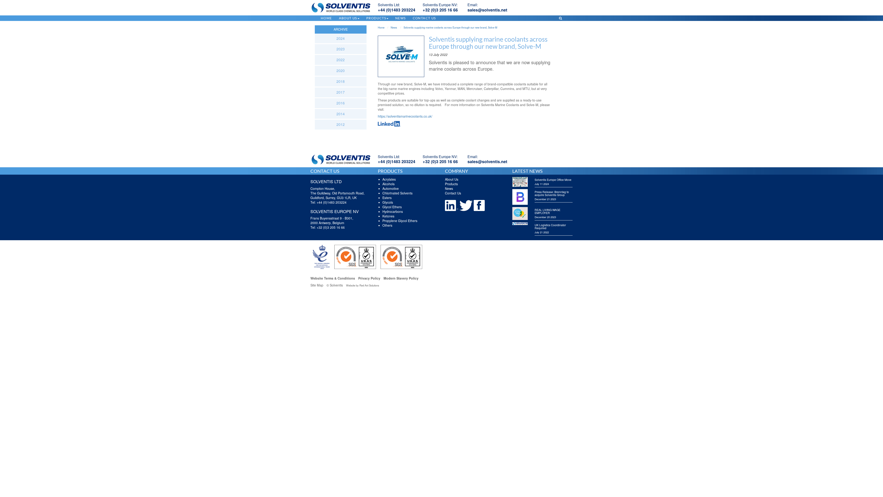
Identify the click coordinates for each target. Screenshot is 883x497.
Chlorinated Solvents (397, 193)
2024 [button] (340, 38)
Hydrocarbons (392, 211)
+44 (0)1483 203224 (396, 10)
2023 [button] (340, 49)
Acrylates (389, 179)
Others (387, 225)
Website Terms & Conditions (332, 278)
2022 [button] (340, 59)
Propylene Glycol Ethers (399, 220)
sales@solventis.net (487, 10)
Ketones (388, 216)
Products (451, 184)
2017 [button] (340, 92)
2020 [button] (340, 70)
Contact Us (424, 18)
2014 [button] (340, 113)
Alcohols (388, 184)
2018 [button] (340, 81)
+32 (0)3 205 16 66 (440, 10)
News (400, 18)
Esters (387, 197)
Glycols (387, 202)
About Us (451, 179)
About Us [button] (348, 18)
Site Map (316, 285)
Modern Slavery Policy (401, 278)
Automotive (390, 188)
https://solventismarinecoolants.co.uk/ (405, 116)
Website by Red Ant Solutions (362, 285)
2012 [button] (340, 124)
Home (326, 18)
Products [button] (376, 18)
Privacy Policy (369, 278)
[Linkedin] (452, 205)
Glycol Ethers (392, 207)
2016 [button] (340, 103)
